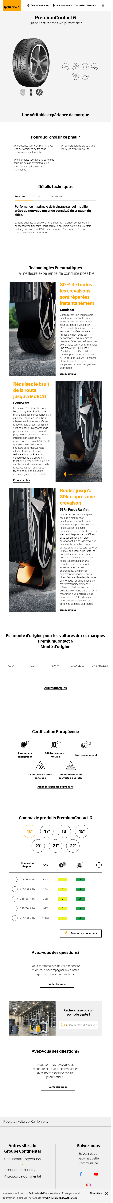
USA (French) (69, 1198)
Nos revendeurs (64, 5)
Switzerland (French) (84, 5)
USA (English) (53, 1198)
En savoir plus (68, 374)
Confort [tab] (37, 196)
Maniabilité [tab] (56, 196)
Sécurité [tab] (20, 196)
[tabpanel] (55, 219)
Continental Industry (20, 1170)
